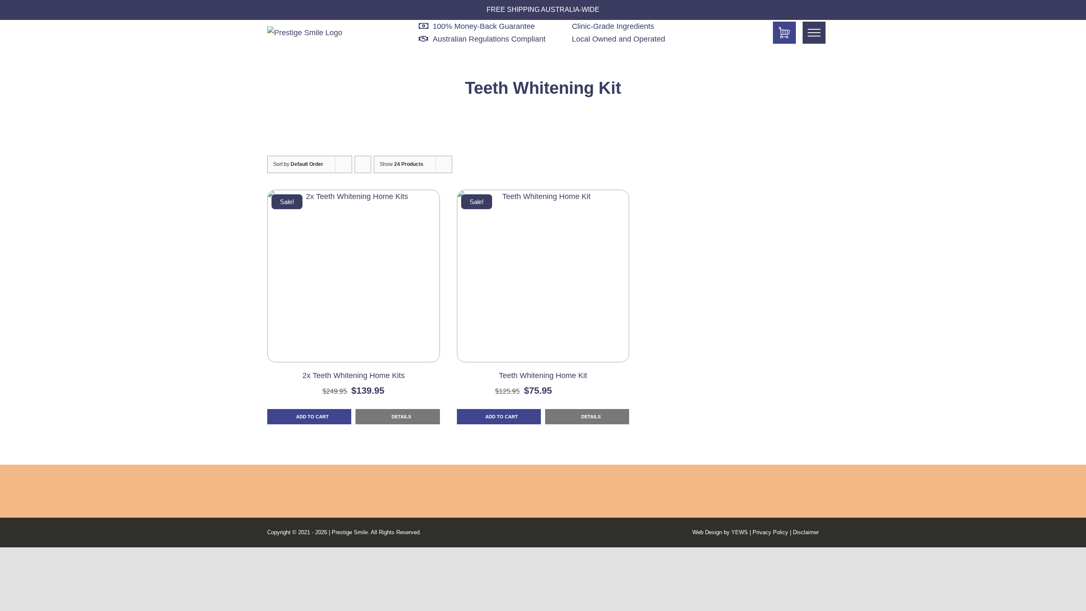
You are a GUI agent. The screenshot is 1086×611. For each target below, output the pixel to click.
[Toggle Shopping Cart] (784, 33)
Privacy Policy (770, 532)
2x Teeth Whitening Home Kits (353, 375)
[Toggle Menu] (814, 33)
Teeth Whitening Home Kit (543, 375)
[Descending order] (363, 164)
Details (400, 416)
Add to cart (312, 416)
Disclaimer (806, 532)
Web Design (707, 532)
